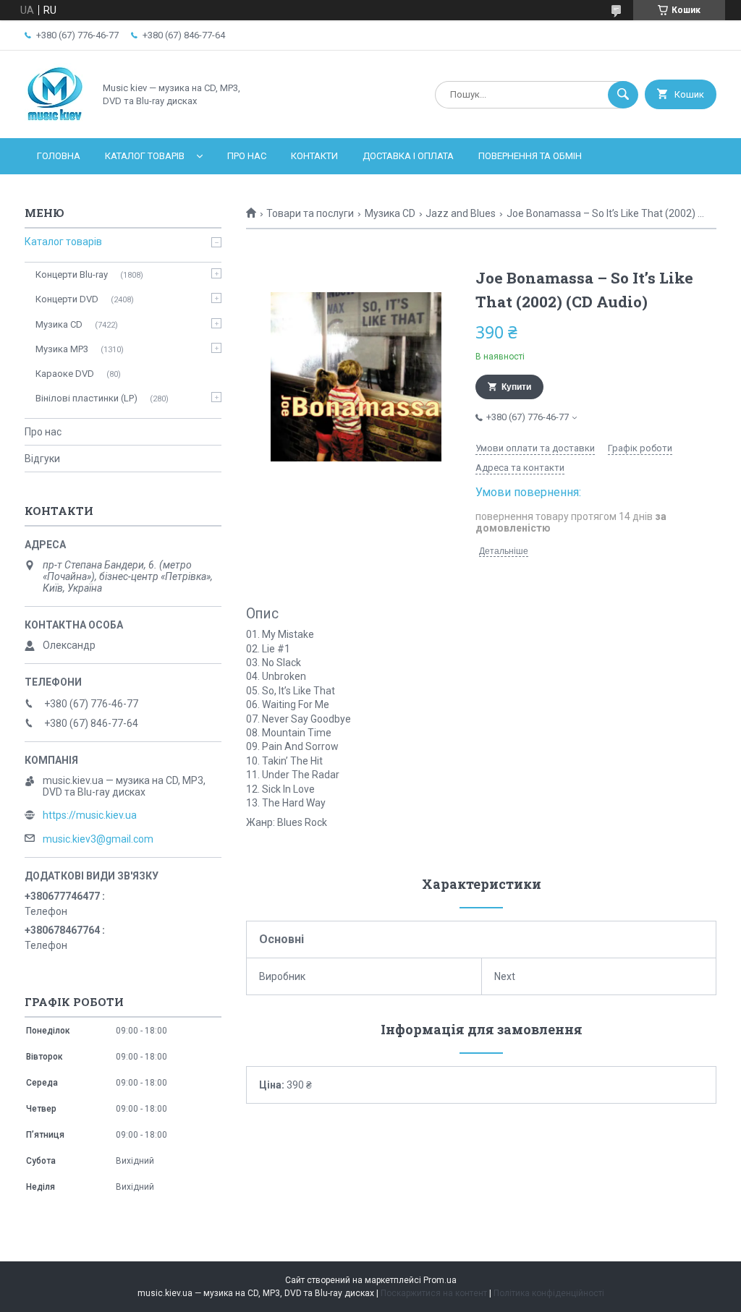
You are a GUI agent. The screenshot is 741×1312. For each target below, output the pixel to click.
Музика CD (390, 213)
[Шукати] (623, 94)
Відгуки (42, 458)
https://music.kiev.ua (90, 815)
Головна (58, 155)
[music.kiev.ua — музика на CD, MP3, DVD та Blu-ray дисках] (55, 120)
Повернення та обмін (530, 155)
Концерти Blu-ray (71, 274)
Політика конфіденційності (549, 1293)
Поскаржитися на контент (434, 1293)
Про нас (246, 155)
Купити (516, 387)
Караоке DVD (64, 373)
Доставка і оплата (408, 155)
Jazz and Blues (460, 213)
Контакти (314, 155)
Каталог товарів (145, 155)
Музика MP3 (61, 349)
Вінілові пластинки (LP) (86, 398)
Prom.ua (440, 1280)
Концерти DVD (66, 299)
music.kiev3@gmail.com (98, 839)
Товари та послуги (310, 213)
